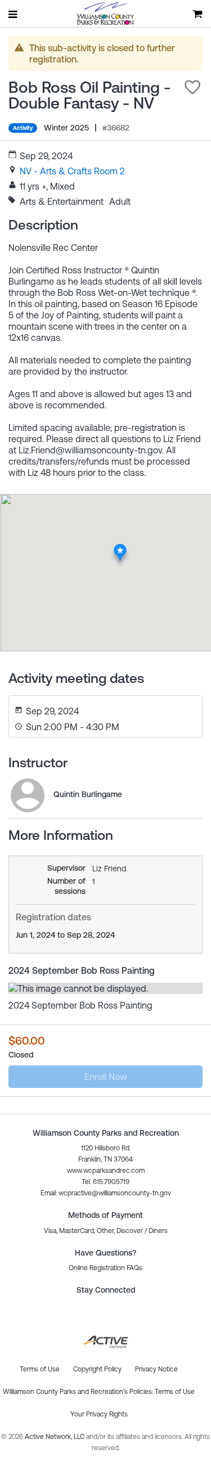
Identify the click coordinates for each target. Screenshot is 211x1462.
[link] (72, 171)
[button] (192, 87)
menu (13, 14)
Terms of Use (175, 1392)
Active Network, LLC (55, 1437)
